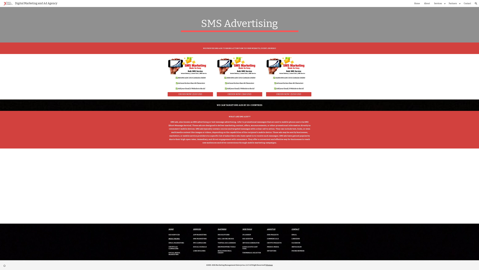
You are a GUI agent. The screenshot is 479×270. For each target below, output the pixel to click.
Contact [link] (467, 3)
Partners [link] (453, 3)
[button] (476, 3)
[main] (239, 24)
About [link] (427, 3)
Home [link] (417, 3)
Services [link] (438, 3)
